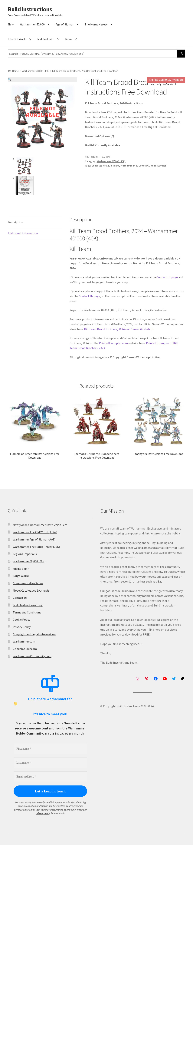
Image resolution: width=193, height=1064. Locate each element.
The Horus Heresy (96, 24)
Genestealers (99, 165)
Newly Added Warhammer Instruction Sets (40, 525)
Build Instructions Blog (28, 605)
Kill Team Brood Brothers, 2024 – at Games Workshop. (119, 329)
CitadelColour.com (25, 649)
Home (15, 71)
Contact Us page (167, 277)
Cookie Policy (21, 619)
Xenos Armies (158, 165)
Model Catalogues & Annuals (31, 590)
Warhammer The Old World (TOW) (35, 532)
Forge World (21, 576)
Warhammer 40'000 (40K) (35, 71)
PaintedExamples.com (113, 343)
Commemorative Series (28, 583)
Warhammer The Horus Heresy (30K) (36, 547)
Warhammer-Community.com (32, 656)
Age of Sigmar (65, 24)
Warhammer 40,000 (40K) (29, 561)
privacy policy (43, 813)
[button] (42, 79)
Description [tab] (15, 222)
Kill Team (113, 165)
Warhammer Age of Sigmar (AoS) (34, 539)
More (68, 39)
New (11, 24)
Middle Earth (21, 568)
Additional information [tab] (23, 233)
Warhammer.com (24, 641)
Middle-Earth (45, 39)
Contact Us (20, 598)
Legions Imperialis (25, 554)
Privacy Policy (22, 627)
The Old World (17, 39)
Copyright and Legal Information (34, 634)
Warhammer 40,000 (32, 24)
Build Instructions (30, 9)
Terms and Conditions (27, 612)
